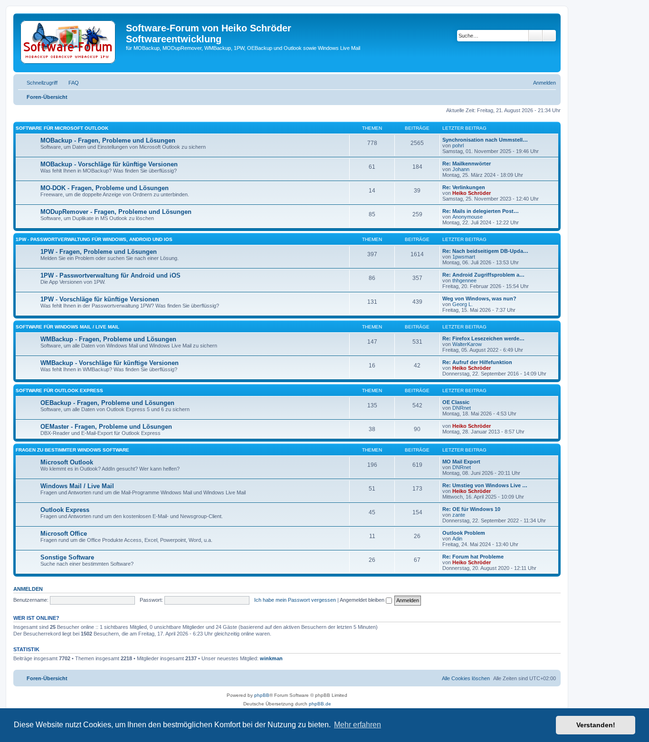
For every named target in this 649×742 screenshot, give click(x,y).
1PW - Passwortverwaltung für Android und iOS (110, 275)
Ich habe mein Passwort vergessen (295, 600)
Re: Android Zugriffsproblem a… (483, 275)
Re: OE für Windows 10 (471, 509)
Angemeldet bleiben (363, 600)
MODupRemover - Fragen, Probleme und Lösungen (115, 211)
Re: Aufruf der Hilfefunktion (477, 362)
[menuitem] (69, 82)
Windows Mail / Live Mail (77, 486)
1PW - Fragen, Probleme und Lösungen (98, 251)
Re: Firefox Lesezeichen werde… (483, 338)
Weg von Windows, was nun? (479, 298)
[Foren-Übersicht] (71, 43)
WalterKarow (467, 344)
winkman (271, 658)
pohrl (458, 145)
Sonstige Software (67, 557)
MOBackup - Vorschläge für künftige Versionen (109, 164)
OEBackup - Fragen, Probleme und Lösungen (107, 402)
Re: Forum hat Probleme (473, 556)
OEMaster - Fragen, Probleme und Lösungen (106, 426)
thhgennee (464, 280)
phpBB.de (320, 703)
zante (458, 515)
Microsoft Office (63, 533)
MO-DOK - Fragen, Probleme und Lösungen (104, 188)
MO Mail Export (461, 461)
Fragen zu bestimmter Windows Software (72, 450)
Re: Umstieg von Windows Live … (484, 485)
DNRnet (461, 408)
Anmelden (28, 589)
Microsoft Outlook (66, 462)
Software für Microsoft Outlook (62, 128)
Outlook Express (64, 509)
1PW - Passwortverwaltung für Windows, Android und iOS (94, 239)
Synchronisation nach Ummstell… (485, 140)
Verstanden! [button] (595, 725)
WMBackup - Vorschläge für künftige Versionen (109, 362)
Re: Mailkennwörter (466, 163)
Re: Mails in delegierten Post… (480, 211)
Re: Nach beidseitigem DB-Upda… (485, 251)
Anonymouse (467, 217)
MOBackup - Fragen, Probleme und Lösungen (107, 140)
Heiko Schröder (471, 193)
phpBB (261, 695)
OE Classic (455, 402)
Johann (460, 169)
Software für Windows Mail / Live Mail (67, 326)
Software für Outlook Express (59, 390)
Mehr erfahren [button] (357, 725)
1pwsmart (463, 257)
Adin (457, 538)
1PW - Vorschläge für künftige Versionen (99, 299)
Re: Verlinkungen (463, 187)
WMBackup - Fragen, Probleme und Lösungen (108, 339)
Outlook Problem (463, 533)
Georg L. (462, 304)
